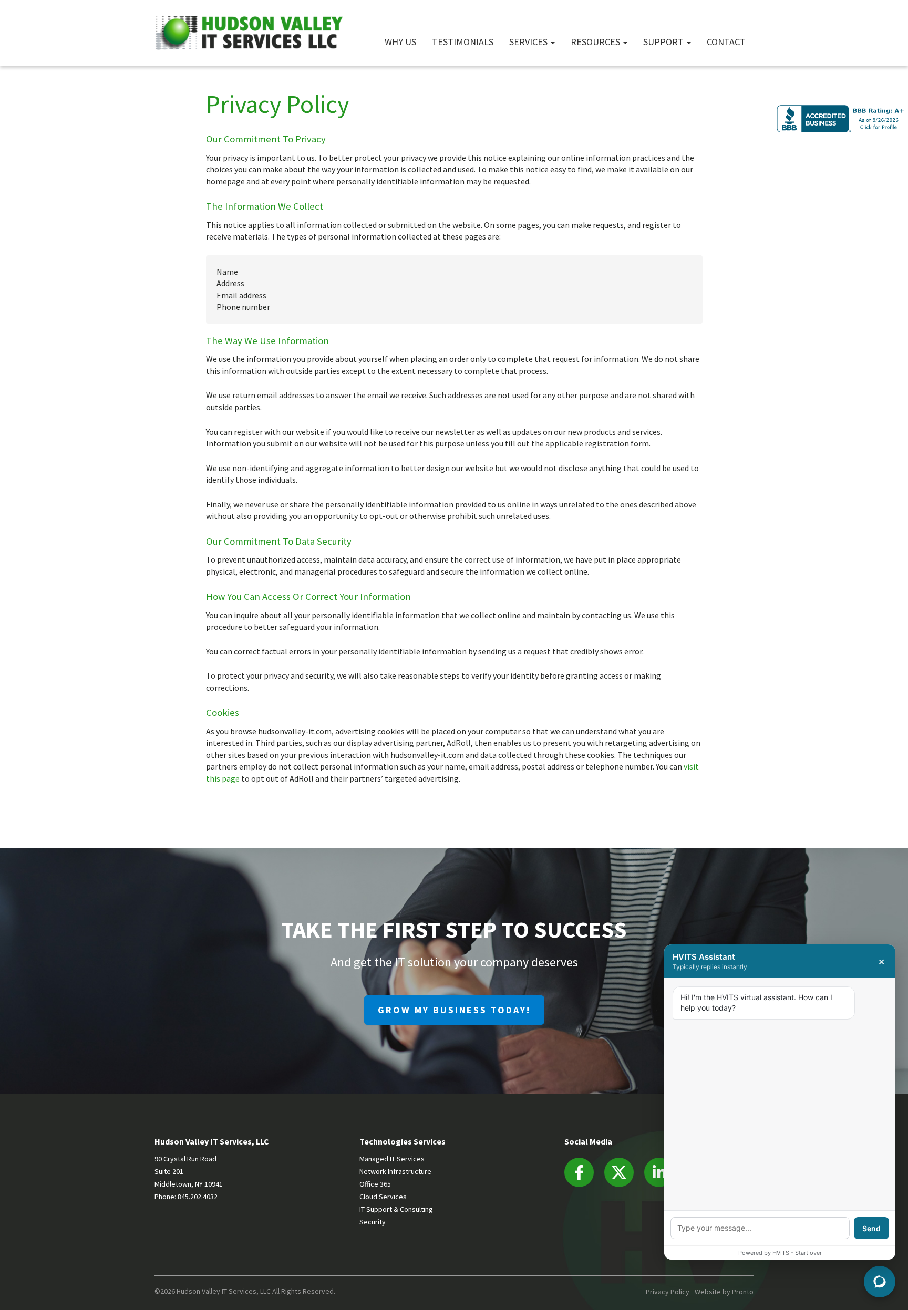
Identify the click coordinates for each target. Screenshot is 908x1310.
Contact (726, 41)
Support (664, 41)
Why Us (400, 41)
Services (529, 41)
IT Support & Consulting (396, 1209)
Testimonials (462, 41)
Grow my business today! (454, 1010)
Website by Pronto (724, 1291)
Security (372, 1221)
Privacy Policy (667, 1291)
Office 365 (375, 1184)
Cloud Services (383, 1196)
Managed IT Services (392, 1158)
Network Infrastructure (395, 1171)
